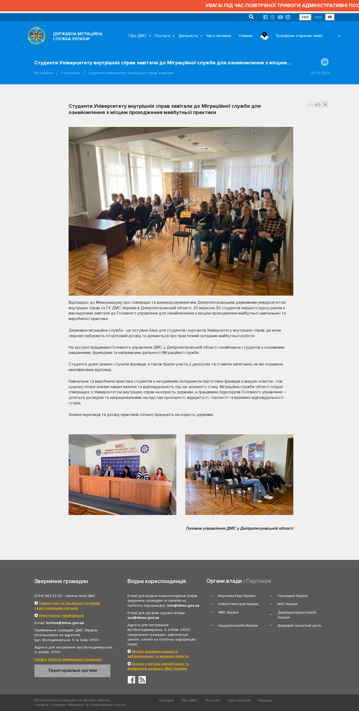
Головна (166, 700)
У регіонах (70, 73)
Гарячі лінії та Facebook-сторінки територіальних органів (67, 605)
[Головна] (35, 36)
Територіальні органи (72, 670)
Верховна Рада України (236, 596)
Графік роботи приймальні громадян (68, 659)
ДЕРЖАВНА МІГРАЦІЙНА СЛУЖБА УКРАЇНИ (77, 36)
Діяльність (188, 35)
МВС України (228, 612)
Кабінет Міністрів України (238, 604)
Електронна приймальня (61, 615)
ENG (318, 17)
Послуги (162, 35)
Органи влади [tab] (224, 581)
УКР (305, 17)
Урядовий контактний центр (299, 626)
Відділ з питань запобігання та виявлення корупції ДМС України (158, 666)
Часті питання (218, 35)
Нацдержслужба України (238, 626)
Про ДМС (138, 35)
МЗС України (288, 604)
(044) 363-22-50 (48, 596)
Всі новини (43, 73)
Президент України (293, 596)
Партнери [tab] (258, 581)
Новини (246, 35)
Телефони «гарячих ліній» (299, 35)
